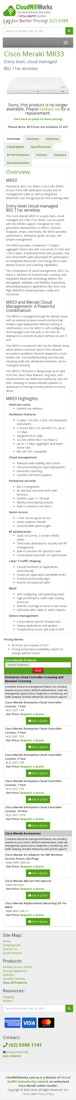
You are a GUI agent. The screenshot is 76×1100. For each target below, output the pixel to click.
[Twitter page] (37, 1067)
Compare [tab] (60, 155)
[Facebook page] (31, 1067)
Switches (8, 975)
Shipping (8, 997)
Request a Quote (32, 714)
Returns (8, 1001)
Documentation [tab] (18, 163)
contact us (49, 109)
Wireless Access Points (17, 967)
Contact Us (10, 949)
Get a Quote (39, 721)
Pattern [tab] (41, 155)
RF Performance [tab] (18, 155)
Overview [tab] (13, 139)
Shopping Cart (12, 945)
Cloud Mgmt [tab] (15, 147)
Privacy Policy (45, 1094)
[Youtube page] (44, 1067)
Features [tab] (33, 139)
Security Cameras (14, 979)
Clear (38, 670)
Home (7, 941)
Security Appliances (15, 971)
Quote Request (12, 953)
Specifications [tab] (41, 147)
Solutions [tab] (52, 139)
